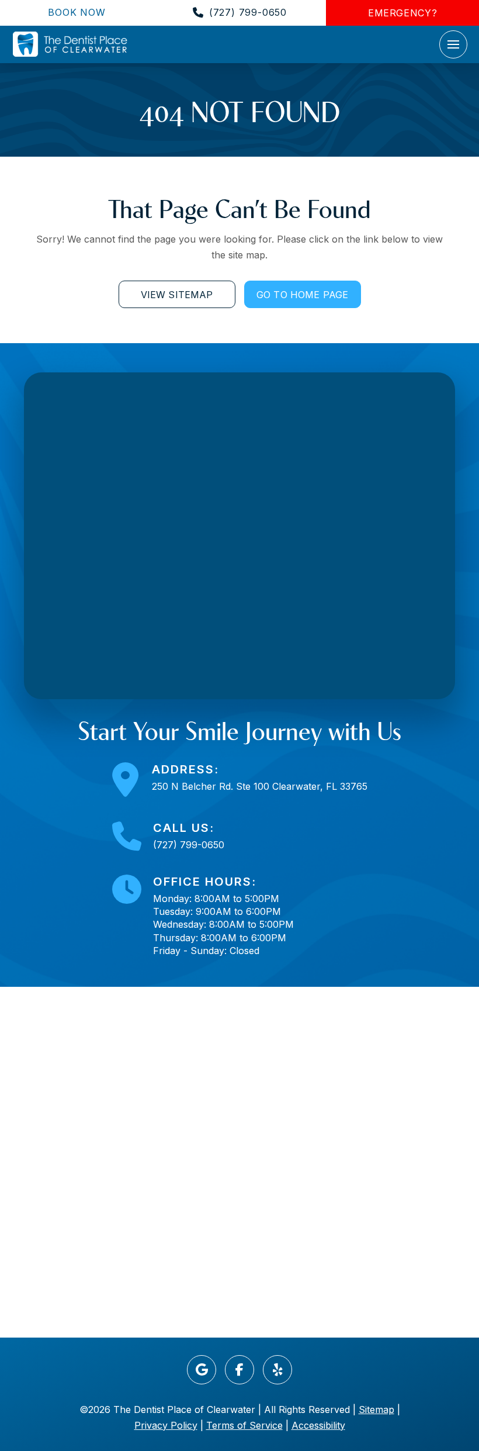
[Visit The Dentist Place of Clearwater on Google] (201, 1369)
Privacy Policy (165, 1425)
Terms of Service (244, 1425)
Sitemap (376, 1409)
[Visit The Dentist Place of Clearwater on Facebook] (239, 1369)
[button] (453, 44)
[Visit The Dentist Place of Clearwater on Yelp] (277, 1369)
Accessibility (318, 1425)
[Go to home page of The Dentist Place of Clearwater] (70, 44)
